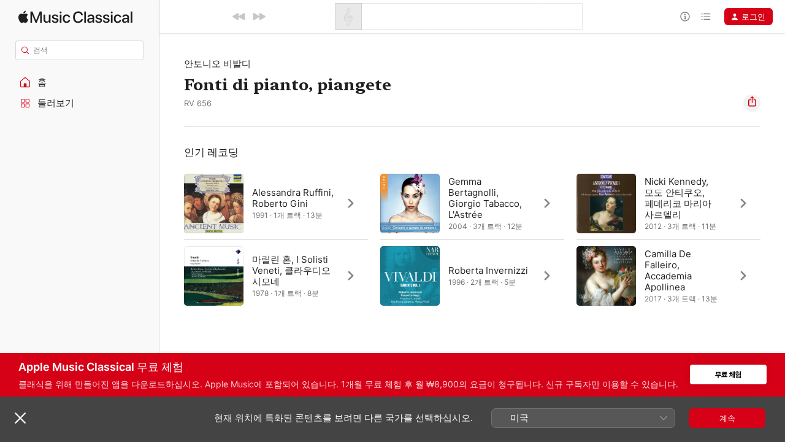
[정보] (685, 16)
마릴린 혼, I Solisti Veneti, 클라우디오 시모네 (291, 270)
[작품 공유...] (751, 103)
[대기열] (706, 16)
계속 (727, 418)
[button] (80, 82)
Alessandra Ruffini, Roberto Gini (293, 198)
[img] (75, 17)
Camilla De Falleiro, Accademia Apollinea (668, 270)
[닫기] (20, 418)
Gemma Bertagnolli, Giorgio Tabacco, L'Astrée (485, 198)
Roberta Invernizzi (488, 270)
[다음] (259, 16)
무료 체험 (728, 374)
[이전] (239, 16)
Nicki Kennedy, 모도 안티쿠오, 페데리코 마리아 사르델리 (678, 198)
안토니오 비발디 (217, 63)
